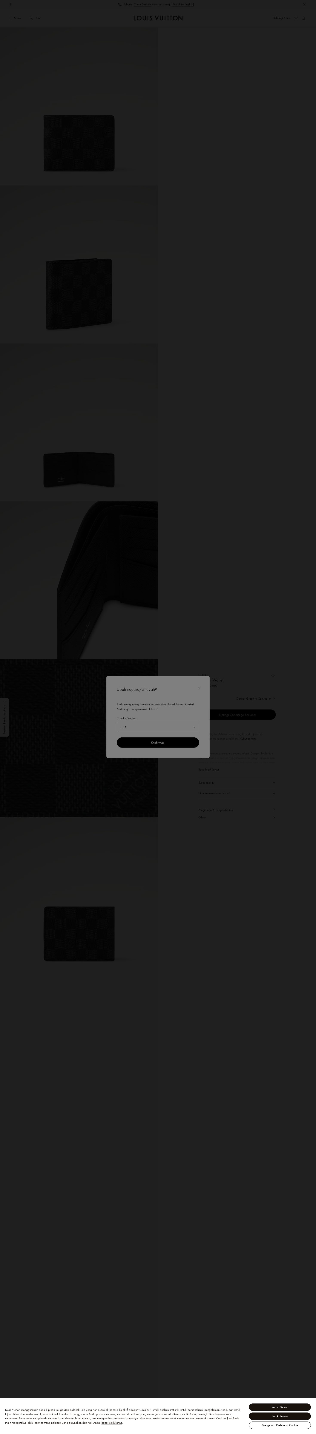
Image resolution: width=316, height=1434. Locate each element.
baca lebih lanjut (111, 1423)
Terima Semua (279, 1407)
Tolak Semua (280, 1416)
